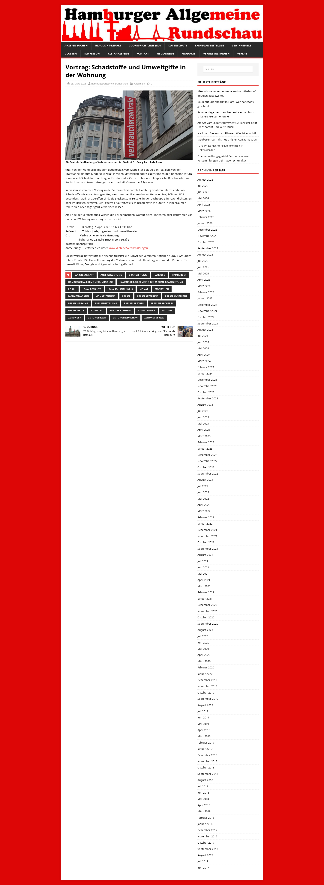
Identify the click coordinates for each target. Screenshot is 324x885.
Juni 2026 (203, 192)
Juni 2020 (203, 642)
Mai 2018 (203, 799)
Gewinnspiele (241, 45)
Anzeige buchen (76, 45)
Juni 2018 (203, 792)
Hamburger (179, 275)
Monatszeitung (106, 296)
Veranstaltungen (216, 53)
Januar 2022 (204, 523)
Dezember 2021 (207, 530)
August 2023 (205, 405)
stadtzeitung (146, 310)
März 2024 (204, 361)
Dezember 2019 (207, 680)
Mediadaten (165, 53)
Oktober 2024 (205, 317)
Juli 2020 (202, 636)
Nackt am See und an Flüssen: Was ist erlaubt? (226, 133)
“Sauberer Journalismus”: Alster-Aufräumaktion (227, 139)
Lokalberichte (91, 289)
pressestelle (76, 310)
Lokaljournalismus (120, 289)
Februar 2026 (205, 217)
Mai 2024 (203, 348)
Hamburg (159, 275)
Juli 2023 (202, 411)
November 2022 (207, 461)
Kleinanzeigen (118, 53)
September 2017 (207, 849)
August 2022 (205, 479)
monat (144, 289)
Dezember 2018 (207, 755)
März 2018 (204, 811)
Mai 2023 (203, 423)
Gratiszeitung (138, 275)
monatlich (162, 289)
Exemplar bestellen (209, 45)
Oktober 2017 (205, 842)
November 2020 (207, 611)
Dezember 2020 (207, 605)
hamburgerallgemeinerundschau (109, 83)
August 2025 (205, 254)
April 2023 (203, 429)
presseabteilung (147, 296)
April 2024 (203, 355)
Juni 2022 (203, 492)
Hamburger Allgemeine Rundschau (90, 282)
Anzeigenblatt (84, 275)
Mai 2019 (203, 724)
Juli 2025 (202, 261)
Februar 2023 (205, 442)
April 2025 (203, 279)
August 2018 (205, 780)
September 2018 (207, 774)
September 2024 (207, 323)
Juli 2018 (202, 786)
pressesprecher (134, 303)
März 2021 (204, 586)
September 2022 (207, 473)
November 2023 (207, 386)
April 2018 (203, 805)
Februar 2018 (205, 817)
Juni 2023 (203, 417)
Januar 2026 (204, 223)
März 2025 (204, 286)
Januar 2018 (204, 824)
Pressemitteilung (106, 303)
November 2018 (207, 761)
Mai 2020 (203, 648)
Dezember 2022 (207, 455)
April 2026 (203, 204)
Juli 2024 (202, 336)
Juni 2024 (203, 342)
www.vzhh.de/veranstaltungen (128, 248)
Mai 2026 (203, 198)
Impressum (92, 53)
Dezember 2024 (207, 304)
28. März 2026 (78, 83)
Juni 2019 (203, 717)
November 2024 (207, 311)
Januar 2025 (204, 298)
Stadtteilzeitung (120, 310)
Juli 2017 (202, 861)
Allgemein (139, 83)
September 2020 (207, 623)
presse (126, 296)
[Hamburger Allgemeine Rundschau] (162, 39)
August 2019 (205, 705)
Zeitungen (74, 317)
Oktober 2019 (205, 692)
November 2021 (207, 536)
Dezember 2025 (207, 229)
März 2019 (204, 736)
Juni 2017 (203, 867)
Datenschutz (177, 45)
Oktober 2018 (205, 767)
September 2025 (207, 248)
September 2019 (207, 698)
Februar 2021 (205, 592)
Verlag (242, 53)
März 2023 (204, 436)
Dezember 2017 (207, 830)
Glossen (71, 53)
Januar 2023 (204, 448)
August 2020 (205, 630)
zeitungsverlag (154, 317)
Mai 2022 (203, 498)
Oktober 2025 (205, 242)
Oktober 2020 (205, 617)
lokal (72, 289)
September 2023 (207, 398)
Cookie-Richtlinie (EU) (145, 45)
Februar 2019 (205, 742)
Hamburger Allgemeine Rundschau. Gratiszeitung (151, 282)
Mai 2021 (203, 573)
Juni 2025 (203, 267)
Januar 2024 (204, 373)
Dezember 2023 (207, 379)
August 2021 (205, 555)
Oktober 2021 (205, 542)
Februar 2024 (205, 367)
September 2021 (207, 548)
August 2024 (205, 329)
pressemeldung (78, 303)
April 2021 (203, 580)
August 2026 (205, 179)
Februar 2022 (205, 517)
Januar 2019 (204, 748)
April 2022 (203, 505)
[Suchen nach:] (228, 69)
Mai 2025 (203, 273)
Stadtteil (97, 310)
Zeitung (167, 310)
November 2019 (207, 686)
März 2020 (204, 661)
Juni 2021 (203, 567)
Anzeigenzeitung (111, 275)
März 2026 (204, 211)
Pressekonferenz (176, 296)
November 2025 (207, 236)
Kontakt (142, 53)
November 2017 (207, 836)
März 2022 (204, 511)
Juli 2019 (202, 711)
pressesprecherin (162, 303)
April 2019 (203, 730)
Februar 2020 (205, 667)
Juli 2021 (202, 561)
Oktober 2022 (205, 467)
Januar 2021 (204, 598)
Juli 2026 (202, 186)
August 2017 (205, 855)
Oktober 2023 (205, 392)
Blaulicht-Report (108, 45)
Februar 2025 (205, 292)
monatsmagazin (78, 296)
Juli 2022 (202, 486)
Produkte (189, 53)
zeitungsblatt (97, 317)
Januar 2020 (204, 674)
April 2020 (203, 655)
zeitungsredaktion (125, 317)
